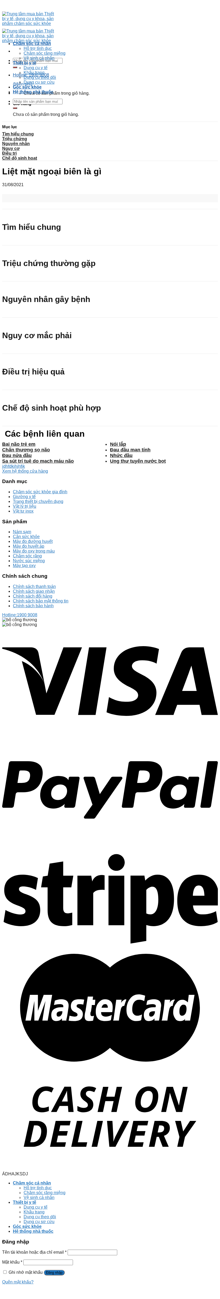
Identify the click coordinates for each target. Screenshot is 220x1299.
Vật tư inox (23, 511)
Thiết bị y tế (24, 63)
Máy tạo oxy (24, 565)
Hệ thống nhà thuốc (33, 92)
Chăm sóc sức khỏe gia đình (40, 492)
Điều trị (9, 153)
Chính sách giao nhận (34, 591)
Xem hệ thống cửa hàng (25, 471)
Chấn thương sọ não (26, 449)
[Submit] (15, 67)
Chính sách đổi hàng (32, 596)
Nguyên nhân (16, 143)
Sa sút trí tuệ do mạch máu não (38, 461)
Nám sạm (22, 531)
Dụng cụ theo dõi (40, 77)
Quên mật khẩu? (18, 1282)
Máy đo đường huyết (33, 541)
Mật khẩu (12, 1262)
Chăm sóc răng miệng (44, 53)
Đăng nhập (54, 1273)
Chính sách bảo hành (33, 605)
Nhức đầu (121, 455)
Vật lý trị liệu (24, 506)
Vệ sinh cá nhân (39, 58)
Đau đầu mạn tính (130, 449)
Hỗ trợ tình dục (38, 48)
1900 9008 (19, 615)
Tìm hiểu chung (18, 134)
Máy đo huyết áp (28, 546)
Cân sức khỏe (26, 536)
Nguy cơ (11, 148)
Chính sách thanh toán (34, 586)
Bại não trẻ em (18, 444)
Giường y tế (24, 496)
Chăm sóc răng (27, 556)
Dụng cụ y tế (35, 67)
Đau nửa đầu (17, 455)
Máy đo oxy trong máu (34, 551)
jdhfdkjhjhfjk (13, 466)
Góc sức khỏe (27, 87)
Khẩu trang (34, 72)
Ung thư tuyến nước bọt (138, 461)
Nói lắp (118, 444)
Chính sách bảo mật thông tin (40, 601)
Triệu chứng (14, 139)
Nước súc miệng (29, 560)
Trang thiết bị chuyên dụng (38, 501)
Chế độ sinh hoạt (19, 158)
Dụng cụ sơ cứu (39, 82)
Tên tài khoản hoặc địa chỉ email (34, 1252)
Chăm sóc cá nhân (32, 43)
